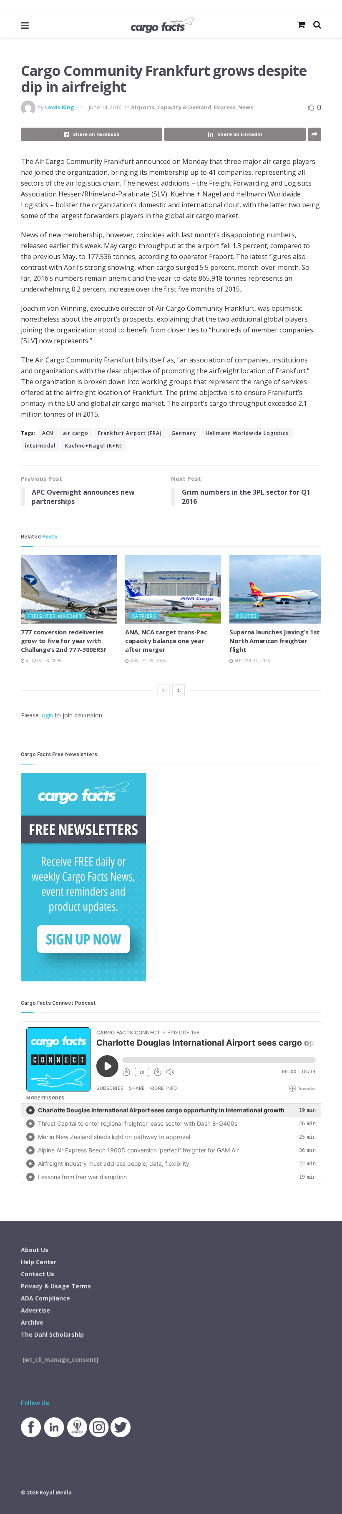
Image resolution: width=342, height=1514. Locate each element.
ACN (47, 433)
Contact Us (37, 1274)
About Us (34, 1250)
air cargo (75, 433)
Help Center (38, 1262)
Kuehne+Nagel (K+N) (93, 445)
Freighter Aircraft (55, 616)
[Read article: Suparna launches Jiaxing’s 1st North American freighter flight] (277, 589)
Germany (183, 433)
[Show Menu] (25, 25)
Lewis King (59, 107)
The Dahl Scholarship (52, 1334)
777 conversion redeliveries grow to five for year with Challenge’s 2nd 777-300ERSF (64, 641)
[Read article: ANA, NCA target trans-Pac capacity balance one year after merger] (173, 589)
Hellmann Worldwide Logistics (247, 433)
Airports (143, 107)
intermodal (40, 445)
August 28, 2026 (43, 661)
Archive (32, 1322)
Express (225, 107)
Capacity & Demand (184, 107)
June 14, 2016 (105, 107)
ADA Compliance (45, 1298)
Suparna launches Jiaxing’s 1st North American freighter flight (274, 641)
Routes (246, 616)
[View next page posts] (178, 690)
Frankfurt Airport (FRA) (130, 433)
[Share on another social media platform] (314, 134)
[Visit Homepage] (162, 25)
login (46, 715)
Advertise (35, 1310)
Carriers (144, 616)
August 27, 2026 (251, 661)
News (245, 107)
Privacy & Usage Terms (56, 1286)
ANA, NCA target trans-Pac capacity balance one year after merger (166, 641)
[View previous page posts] (163, 690)
